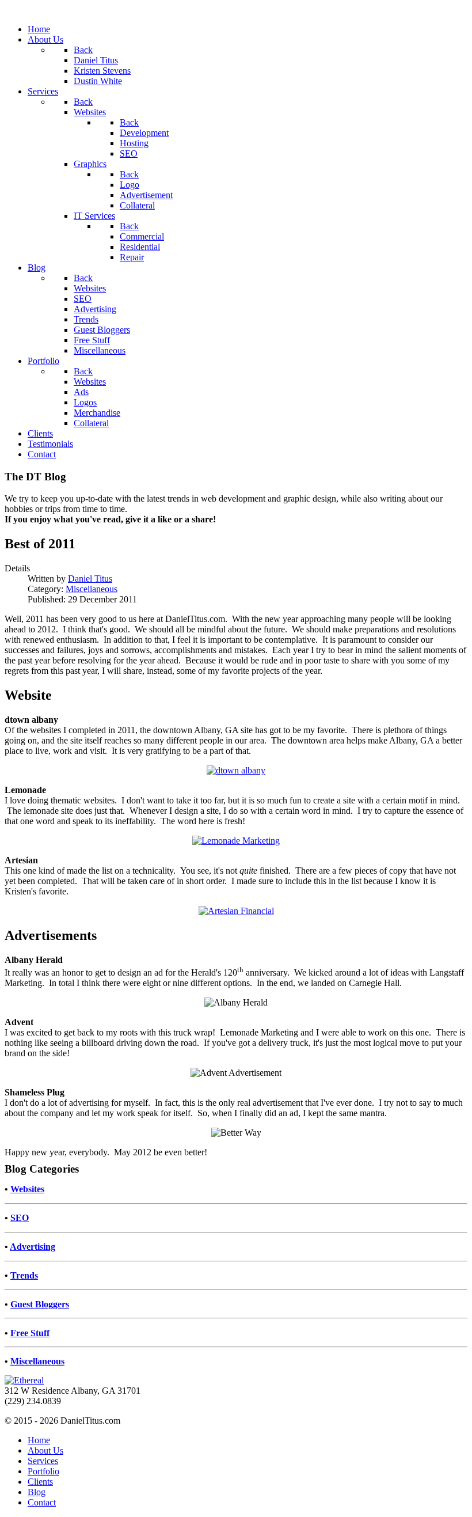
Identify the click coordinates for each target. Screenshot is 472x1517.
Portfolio (43, 1471)
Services (43, 1461)
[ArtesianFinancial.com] (236, 911)
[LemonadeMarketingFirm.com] (236, 840)
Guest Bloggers (39, 1304)
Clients (40, 1481)
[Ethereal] (24, 1380)
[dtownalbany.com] (236, 770)
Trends (24, 1275)
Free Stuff (30, 1333)
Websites (27, 1189)
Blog (36, 1492)
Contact (42, 1502)
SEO (19, 1218)
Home (39, 1440)
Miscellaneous (91, 589)
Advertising (32, 1246)
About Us (45, 1450)
